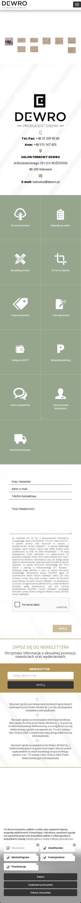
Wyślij (62, 628)
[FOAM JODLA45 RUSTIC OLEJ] (59, 40)
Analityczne (55, 848)
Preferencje (19, 866)
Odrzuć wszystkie (40, 892)
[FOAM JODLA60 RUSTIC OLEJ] (21, 49)
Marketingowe (20, 857)
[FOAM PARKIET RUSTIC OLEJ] (72, 50)
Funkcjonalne (56, 857)
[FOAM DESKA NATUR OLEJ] (21, 40)
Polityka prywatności (61, 839)
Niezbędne (18, 848)
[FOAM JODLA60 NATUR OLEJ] (72, 40)
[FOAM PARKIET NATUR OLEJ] (34, 49)
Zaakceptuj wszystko (40, 884)
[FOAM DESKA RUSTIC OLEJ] (34, 40)
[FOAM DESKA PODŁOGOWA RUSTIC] (9, 41)
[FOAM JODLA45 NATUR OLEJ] (46, 40)
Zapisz (40, 876)
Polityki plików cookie (37, 839)
